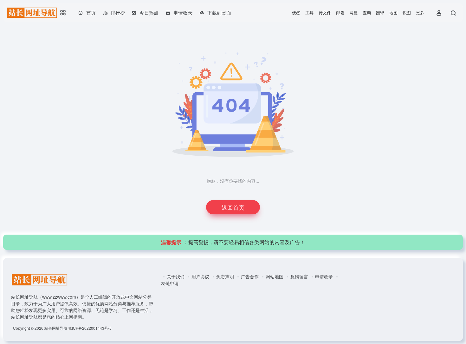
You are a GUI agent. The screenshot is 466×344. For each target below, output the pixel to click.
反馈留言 (299, 276)
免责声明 (225, 276)
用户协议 (200, 276)
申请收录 (324, 276)
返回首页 (233, 207)
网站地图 (274, 276)
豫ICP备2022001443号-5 (90, 328)
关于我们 (175, 276)
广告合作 (250, 276)
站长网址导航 (55, 328)
